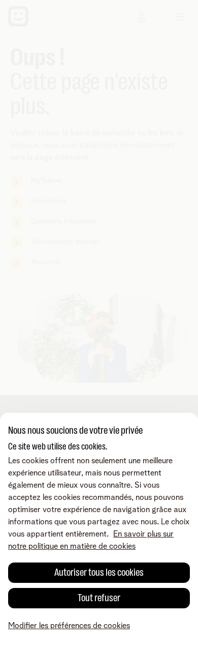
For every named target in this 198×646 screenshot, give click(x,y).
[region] (99, 529)
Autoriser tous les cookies (99, 572)
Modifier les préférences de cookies (69, 626)
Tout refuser (99, 598)
